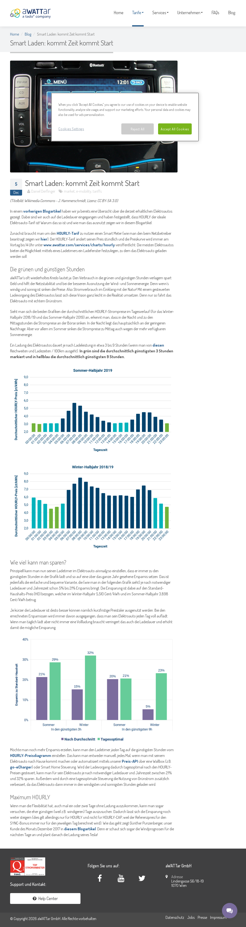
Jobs (191, 917)
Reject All (138, 129)
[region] (125, 117)
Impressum (218, 917)
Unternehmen (188, 12)
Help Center (47, 898)
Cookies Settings (71, 129)
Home (118, 12)
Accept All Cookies (175, 129)
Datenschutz (175, 917)
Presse (202, 917)
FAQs (215, 12)
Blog (231, 12)
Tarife (136, 12)
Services (159, 12)
